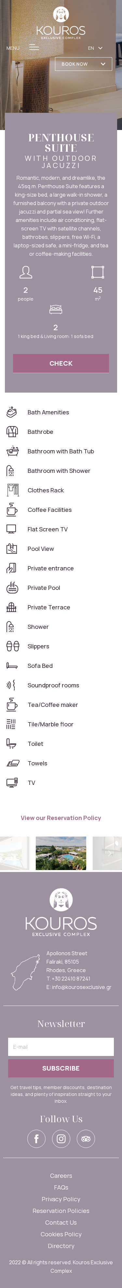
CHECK (61, 363)
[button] (74, 64)
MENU (13, 48)
